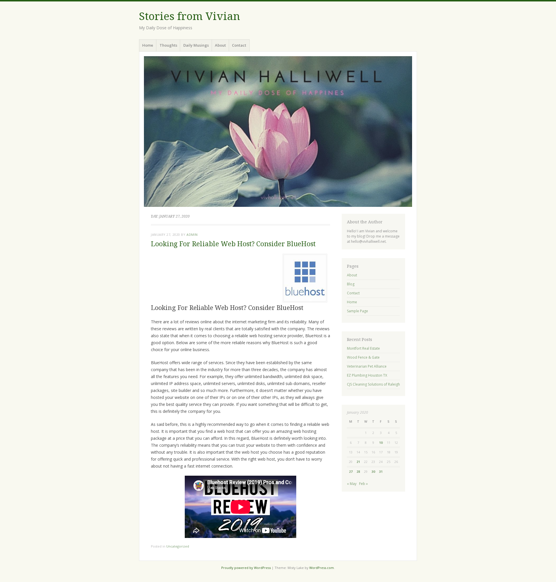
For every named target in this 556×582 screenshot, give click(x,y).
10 (381, 442)
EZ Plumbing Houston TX (367, 375)
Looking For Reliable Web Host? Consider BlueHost (233, 244)
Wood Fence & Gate (363, 357)
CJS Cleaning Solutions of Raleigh (373, 384)
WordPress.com (321, 567)
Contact (239, 45)
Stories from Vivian (189, 16)
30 (373, 471)
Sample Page (357, 311)
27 (350, 471)
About (220, 45)
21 (358, 461)
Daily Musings (196, 45)
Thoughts (168, 45)
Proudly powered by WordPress (246, 567)
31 (381, 471)
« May (351, 483)
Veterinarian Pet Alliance (367, 366)
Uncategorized (177, 546)
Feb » (363, 483)
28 (358, 471)
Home (147, 45)
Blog (350, 284)
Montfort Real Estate (363, 348)
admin (192, 234)
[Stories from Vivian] (278, 131)
